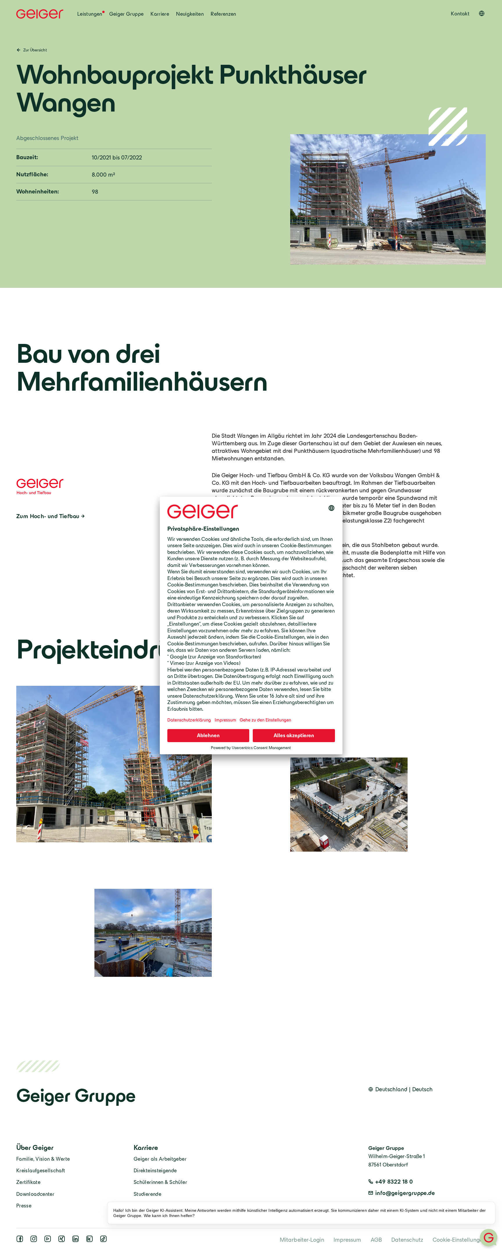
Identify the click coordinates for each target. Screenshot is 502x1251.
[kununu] (90, 1240)
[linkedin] (76, 1240)
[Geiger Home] (39, 14)
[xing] (62, 1240)
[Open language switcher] (482, 13)
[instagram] (35, 1240)
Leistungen (89, 14)
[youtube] (48, 1240)
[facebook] (21, 1240)
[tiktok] (104, 1240)
